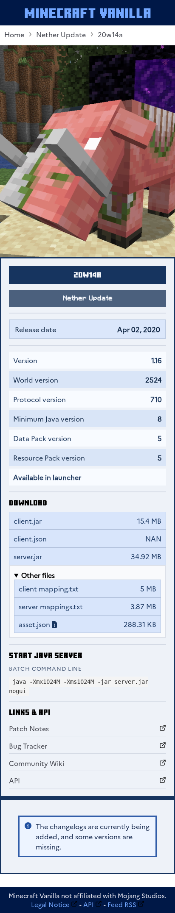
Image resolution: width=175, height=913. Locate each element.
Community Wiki (36, 763)
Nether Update (61, 34)
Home (14, 34)
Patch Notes (29, 728)
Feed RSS (121, 904)
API (14, 780)
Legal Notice (50, 904)
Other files (38, 575)
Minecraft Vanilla (87, 12)
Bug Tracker (28, 745)
